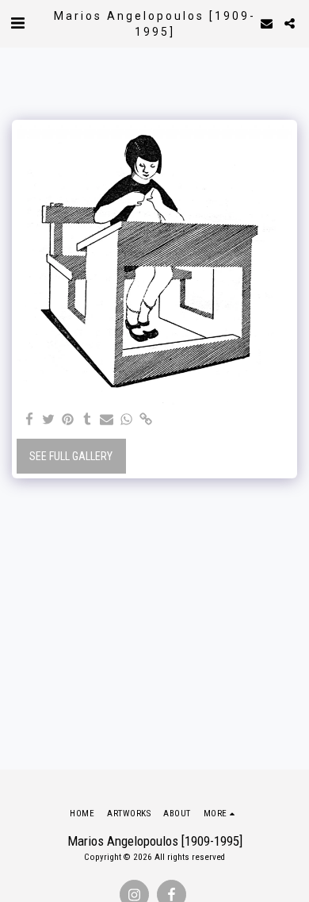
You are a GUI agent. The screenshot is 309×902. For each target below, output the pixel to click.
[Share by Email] (107, 420)
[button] (17, 23)
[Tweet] (49, 420)
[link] (146, 420)
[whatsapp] (127, 420)
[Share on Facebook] (29, 420)
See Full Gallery (71, 456)
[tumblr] (88, 420)
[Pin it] (68, 420)
